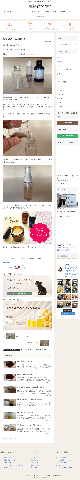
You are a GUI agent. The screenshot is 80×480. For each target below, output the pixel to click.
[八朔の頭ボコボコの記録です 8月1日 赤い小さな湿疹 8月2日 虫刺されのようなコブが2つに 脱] (75, 282)
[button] (76, 44)
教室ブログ (61, 465)
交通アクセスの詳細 (63, 250)
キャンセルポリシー (37, 475)
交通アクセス (8, 462)
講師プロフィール (10, 460)
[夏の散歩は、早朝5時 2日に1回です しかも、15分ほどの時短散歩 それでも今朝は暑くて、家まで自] (75, 289)
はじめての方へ (36, 457)
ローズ (33, 349)
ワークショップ (8, 349)
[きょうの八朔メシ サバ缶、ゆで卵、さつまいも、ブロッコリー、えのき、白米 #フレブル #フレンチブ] (60, 289)
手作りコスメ (16, 349)
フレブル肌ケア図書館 (65, 467)
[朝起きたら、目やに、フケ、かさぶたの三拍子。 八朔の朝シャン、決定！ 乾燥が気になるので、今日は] (60, 297)
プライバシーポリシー (25, 475)
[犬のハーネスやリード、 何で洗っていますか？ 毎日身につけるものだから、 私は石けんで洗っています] (75, 297)
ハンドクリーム (25, 349)
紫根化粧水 (44, 349)
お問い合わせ (62, 457)
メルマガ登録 (67, 123)
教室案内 (7, 457)
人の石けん (34, 460)
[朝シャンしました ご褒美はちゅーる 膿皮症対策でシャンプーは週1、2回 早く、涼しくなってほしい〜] (60, 282)
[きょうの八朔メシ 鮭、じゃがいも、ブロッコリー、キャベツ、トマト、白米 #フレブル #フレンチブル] (67, 297)
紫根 (38, 349)
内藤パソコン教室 (56, 475)
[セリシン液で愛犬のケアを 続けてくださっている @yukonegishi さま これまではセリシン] (60, 304)
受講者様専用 (62, 462)
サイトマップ (47, 475)
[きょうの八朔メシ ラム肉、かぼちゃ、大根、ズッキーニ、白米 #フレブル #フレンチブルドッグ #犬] (67, 304)
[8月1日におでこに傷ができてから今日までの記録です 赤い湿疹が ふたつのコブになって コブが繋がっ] (75, 304)
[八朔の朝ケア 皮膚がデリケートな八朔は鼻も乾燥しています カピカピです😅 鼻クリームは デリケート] (67, 289)
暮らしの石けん (36, 467)
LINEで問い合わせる (64, 460)
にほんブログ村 (8, 267)
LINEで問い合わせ (67, 135)
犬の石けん (34, 465)
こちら (23, 247)
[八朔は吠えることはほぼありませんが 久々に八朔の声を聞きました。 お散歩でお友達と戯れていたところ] (67, 282)
